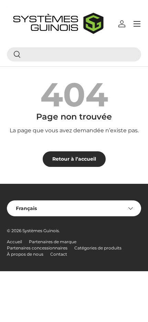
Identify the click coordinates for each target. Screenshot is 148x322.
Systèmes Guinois (40, 230)
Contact (58, 254)
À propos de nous (25, 254)
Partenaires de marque (52, 241)
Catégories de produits (97, 247)
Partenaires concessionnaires (37, 247)
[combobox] (74, 54)
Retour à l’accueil (74, 159)
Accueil (14, 241)
